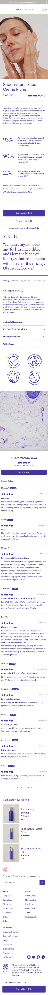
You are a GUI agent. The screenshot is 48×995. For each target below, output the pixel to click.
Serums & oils (8, 908)
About (27, 912)
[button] (13, 72)
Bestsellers (7, 900)
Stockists (6, 953)
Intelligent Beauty (10, 280)
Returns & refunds (10, 936)
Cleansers (7, 912)
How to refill (30, 908)
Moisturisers (8, 904)
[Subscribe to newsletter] (42, 882)
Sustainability (31, 917)
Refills (5, 917)
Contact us (7, 944)
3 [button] (25, 788)
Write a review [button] (24, 472)
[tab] (24, 322)
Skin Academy (31, 900)
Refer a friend (8, 949)
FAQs (5, 940)
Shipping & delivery (11, 932)
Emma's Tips (39, 280)
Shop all (6, 895)
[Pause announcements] (46, 2)
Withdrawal (8, 957)
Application (26, 280)
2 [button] (21, 788)
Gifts (5, 921)
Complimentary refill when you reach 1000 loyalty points (22, 2)
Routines (29, 904)
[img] (7, 494)
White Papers (30, 895)
